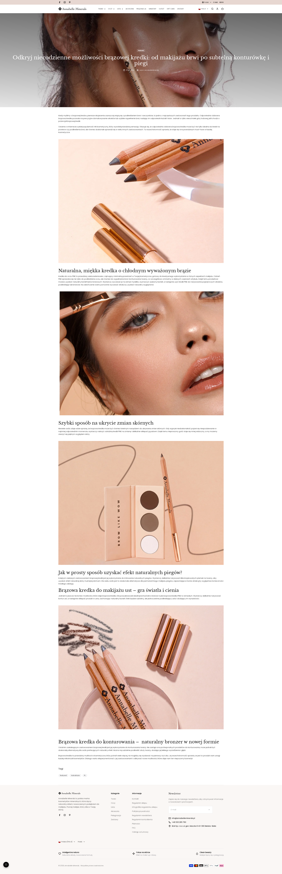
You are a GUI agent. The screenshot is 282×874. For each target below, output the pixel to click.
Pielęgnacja (116, 815)
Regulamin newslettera (142, 815)
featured (141, 50)
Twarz (113, 799)
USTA (119, 9)
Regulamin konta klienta (142, 819)
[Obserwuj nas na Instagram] (64, 2)
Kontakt (135, 799)
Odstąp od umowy (140, 832)
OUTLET (161, 9)
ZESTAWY (180, 9)
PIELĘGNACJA (141, 9)
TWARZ (100, 9)
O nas (215, 2)
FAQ (133, 828)
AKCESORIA (130, 9)
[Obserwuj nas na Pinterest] (70, 2)
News (221, 2)
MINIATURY (152, 9)
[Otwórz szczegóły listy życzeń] (6, 864)
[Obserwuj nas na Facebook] (59, 2)
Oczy (113, 803)
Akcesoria (115, 811)
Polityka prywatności (141, 811)
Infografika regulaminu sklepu (144, 807)
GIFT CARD (171, 9)
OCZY (110, 9)
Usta (113, 807)
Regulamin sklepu (139, 803)
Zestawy (114, 819)
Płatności (136, 823)
